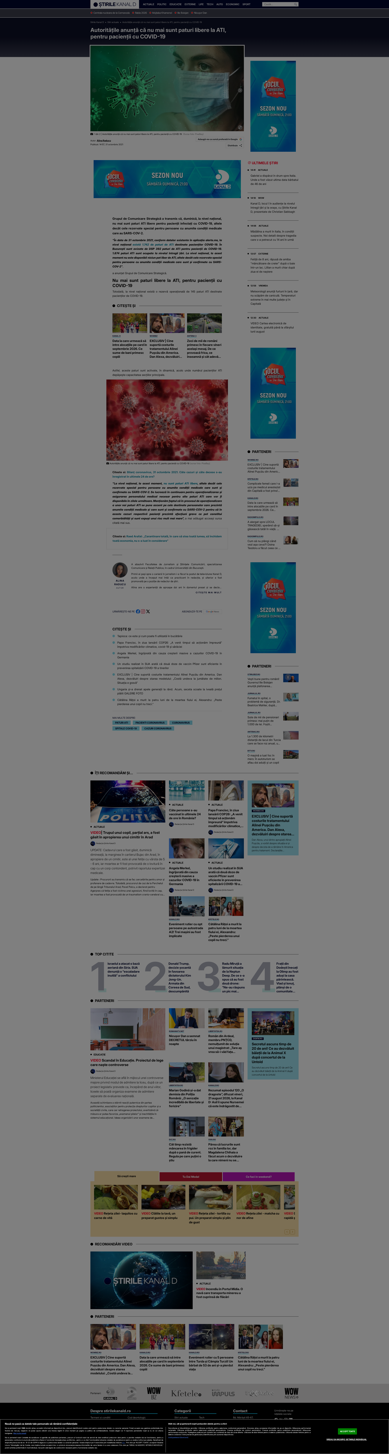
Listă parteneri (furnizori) (178, 1437)
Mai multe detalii (19, 1433)
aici (123, 1442)
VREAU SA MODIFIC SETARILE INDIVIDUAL (346, 1439)
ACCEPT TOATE (347, 1431)
